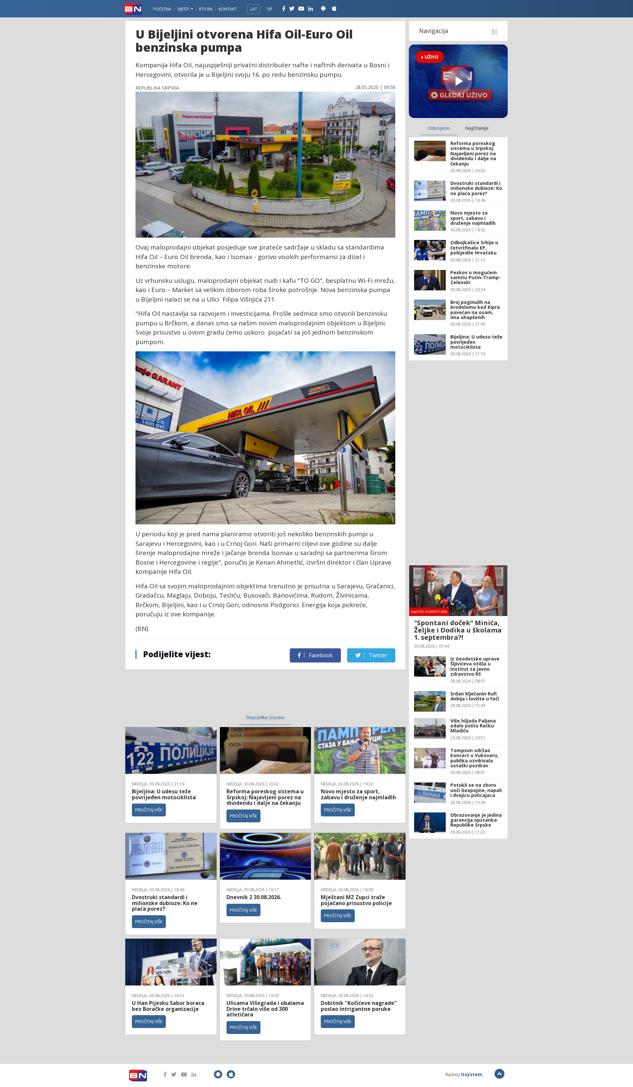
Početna (162, 9)
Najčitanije (477, 128)
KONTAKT (228, 9)
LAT (253, 9)
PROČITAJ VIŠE (149, 810)
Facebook (320, 655)
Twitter (377, 655)
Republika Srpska (265, 717)
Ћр (269, 9)
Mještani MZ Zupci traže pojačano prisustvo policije (356, 900)
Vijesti (183, 9)
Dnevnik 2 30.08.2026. (253, 897)
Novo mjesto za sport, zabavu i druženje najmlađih (358, 794)
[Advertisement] (211, 689)
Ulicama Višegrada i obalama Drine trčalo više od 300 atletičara (265, 1008)
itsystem (471, 1074)
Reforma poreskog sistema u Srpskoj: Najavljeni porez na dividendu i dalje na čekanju (265, 797)
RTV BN (206, 9)
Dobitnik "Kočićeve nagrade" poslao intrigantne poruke (359, 1006)
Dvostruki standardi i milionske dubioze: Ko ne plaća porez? (164, 903)
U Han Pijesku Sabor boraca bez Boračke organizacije (168, 1006)
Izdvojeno (438, 128)
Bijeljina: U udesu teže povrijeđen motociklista (164, 794)
